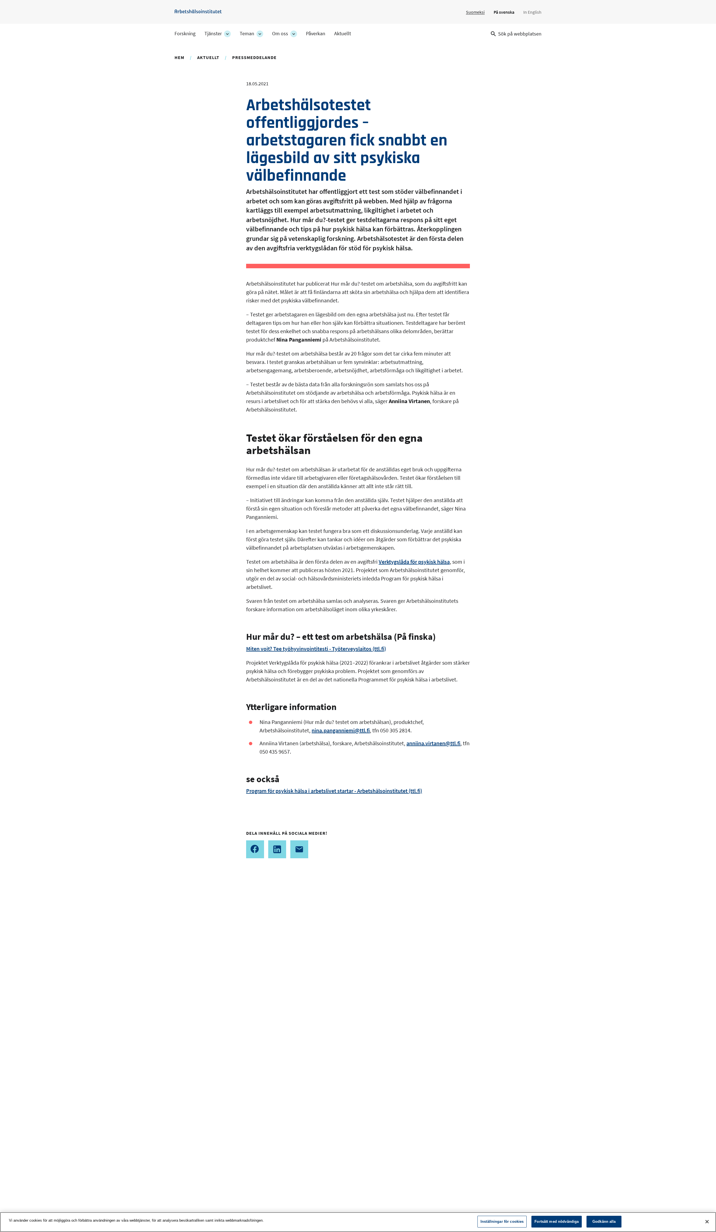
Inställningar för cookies (502, 1221)
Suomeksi (475, 12)
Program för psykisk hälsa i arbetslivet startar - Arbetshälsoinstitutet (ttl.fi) (334, 790)
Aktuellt (342, 33)
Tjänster (213, 33)
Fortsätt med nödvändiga (556, 1221)
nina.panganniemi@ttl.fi (341, 730)
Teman (247, 33)
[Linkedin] (277, 849)
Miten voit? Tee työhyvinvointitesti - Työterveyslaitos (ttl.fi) (316, 648)
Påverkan (315, 33)
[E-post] (299, 849)
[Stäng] (707, 1221)
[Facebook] (255, 849)
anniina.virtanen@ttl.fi (433, 743)
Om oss (280, 33)
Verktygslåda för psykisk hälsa (414, 561)
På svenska (504, 12)
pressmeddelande (254, 57)
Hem (179, 57)
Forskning (185, 33)
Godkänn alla (604, 1221)
